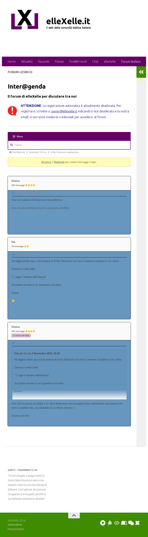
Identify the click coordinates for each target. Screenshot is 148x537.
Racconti (43, 61)
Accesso (46, 162)
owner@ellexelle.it (64, 111)
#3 (13, 343)
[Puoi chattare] (130, 523)
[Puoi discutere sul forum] (116, 523)
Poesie (59, 61)
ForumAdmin (16, 529)
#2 (13, 254)
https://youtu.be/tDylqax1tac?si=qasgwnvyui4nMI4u (40, 208)
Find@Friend (78, 61)
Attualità (27, 61)
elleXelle (110, 61)
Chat (95, 61)
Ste (13, 242)
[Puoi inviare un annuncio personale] (103, 523)
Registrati (59, 162)
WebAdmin (15, 524)
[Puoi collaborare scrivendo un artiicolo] (123, 523)
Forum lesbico (130, 61)
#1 (13, 193)
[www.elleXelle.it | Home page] (56, 21)
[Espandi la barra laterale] (141, 72)
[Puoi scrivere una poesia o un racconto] (110, 523)
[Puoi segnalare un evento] (137, 523)
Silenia (15, 180)
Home (12, 61)
